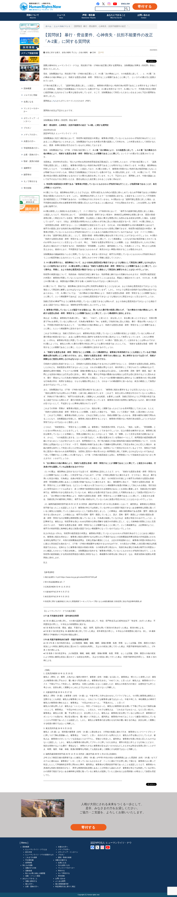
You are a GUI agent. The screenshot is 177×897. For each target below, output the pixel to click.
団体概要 (27, 88)
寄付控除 (27, 188)
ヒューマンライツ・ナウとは (36, 849)
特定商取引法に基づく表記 (65, 886)
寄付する (145, 6)
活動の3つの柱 (30, 868)
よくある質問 (60, 881)
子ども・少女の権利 (79, 53)
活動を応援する (61, 860)
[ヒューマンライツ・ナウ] (40, 6)
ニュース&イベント (62, 26)
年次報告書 (29, 860)
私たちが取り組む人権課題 (35, 873)
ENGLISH (125, 4)
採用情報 (28, 863)
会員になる (28, 102)
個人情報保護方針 (62, 884)
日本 (94, 53)
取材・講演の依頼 (31, 161)
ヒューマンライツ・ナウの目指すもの (39, 855)
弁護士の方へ (29, 141)
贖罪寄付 (27, 174)
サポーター (28, 29)
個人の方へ (29, 884)
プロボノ (27, 128)
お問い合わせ (143, 16)
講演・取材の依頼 (64, 857)
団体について (33, 16)
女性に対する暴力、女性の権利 (58, 53)
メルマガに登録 (30, 95)
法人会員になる (64, 865)
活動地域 (28, 871)
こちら (54, 101)
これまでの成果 (31, 857)
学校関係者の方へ (31, 148)
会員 (22, 29)
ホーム (48, 26)
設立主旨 (28, 852)
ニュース (61, 16)
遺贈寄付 (27, 168)
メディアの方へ (30, 135)
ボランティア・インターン (31, 119)
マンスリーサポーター (31, 110)
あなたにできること (116, 16)
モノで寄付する (30, 181)
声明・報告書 (89, 16)
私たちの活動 (27, 865)
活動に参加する (31, 881)
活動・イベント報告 (32, 876)
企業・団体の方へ (31, 154)
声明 (102, 53)
